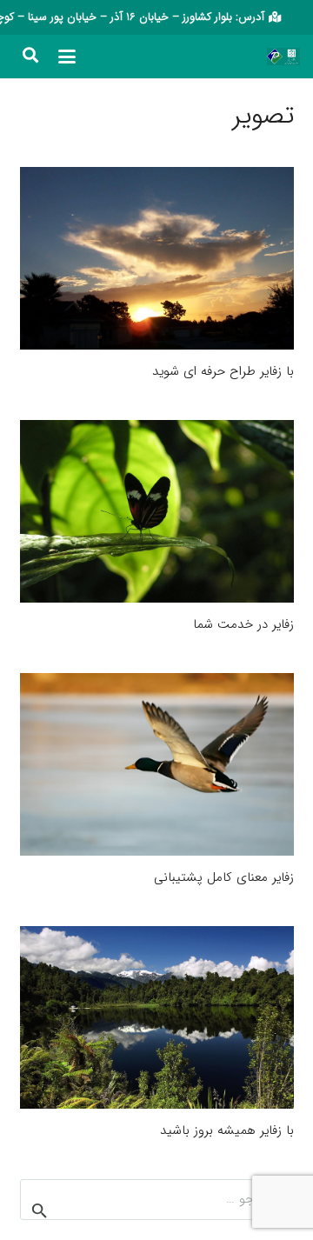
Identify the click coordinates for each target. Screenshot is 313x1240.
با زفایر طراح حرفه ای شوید (223, 371)
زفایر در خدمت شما (243, 624)
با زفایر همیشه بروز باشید (227, 1130)
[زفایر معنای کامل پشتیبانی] (157, 764)
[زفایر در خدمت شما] (157, 511)
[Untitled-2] (275, 56)
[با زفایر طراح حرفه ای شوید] (157, 258)
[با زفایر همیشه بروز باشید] (157, 1017)
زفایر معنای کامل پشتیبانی (224, 877)
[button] (67, 56)
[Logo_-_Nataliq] (291, 56)
